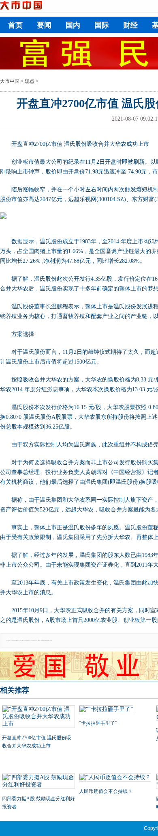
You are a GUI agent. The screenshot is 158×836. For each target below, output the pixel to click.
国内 (73, 25)
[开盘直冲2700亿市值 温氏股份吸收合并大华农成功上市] (38, 717)
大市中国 (9, 81)
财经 (130, 25)
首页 (15, 25)
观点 (29, 81)
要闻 (44, 25)
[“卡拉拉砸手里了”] (115, 710)
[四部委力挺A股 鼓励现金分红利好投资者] (38, 782)
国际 (101, 25)
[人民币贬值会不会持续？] (115, 778)
